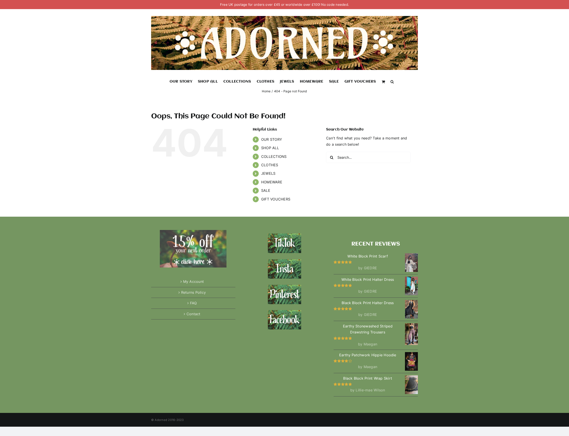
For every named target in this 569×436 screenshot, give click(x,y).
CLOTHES (269, 165)
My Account (193, 281)
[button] (392, 81)
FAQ (193, 303)
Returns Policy (193, 292)
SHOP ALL (270, 148)
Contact (193, 314)
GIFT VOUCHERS (275, 199)
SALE (265, 190)
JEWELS (268, 173)
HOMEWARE (271, 182)
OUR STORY (271, 139)
